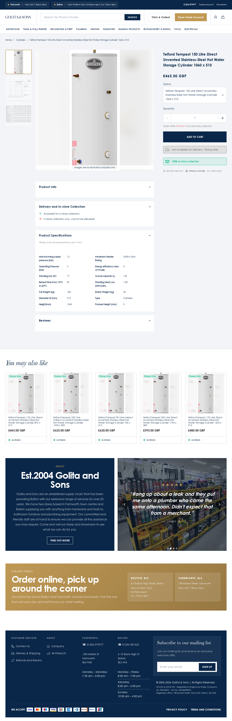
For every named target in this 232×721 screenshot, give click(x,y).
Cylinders (21, 39)
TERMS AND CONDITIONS (206, 709)
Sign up (207, 667)
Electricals (191, 29)
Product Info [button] (48, 187)
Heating (95, 29)
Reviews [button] (45, 320)
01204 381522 (130, 644)
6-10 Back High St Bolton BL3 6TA (128, 658)
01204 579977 (190, 4)
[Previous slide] (125, 504)
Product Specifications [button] (55, 235)
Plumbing (81, 29)
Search (132, 17)
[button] (168, 548)
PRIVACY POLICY (176, 709)
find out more (60, 540)
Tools (177, 29)
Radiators (109, 29)
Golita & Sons (180, 682)
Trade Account (206, 4)
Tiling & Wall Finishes (35, 29)
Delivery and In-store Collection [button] (62, 206)
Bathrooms (13, 29)
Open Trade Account (191, 17)
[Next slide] (219, 504)
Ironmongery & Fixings (157, 29)
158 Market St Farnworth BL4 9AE (90, 658)
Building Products (129, 29)
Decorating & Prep (61, 29)
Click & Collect (161, 17)
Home (8, 39)
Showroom (222, 4)
